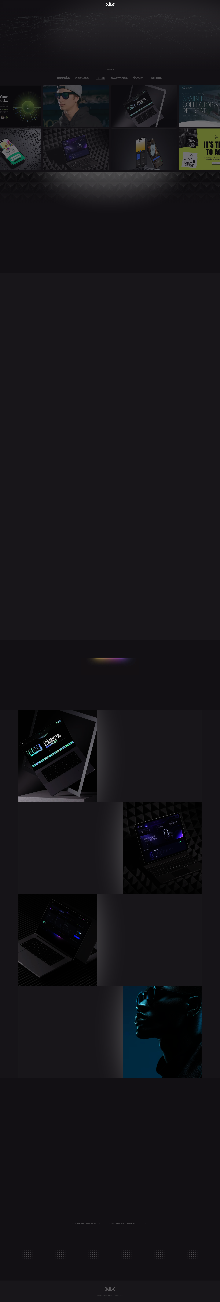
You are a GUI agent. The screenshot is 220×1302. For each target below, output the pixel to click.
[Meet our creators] (75, 195)
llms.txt (120, 1224)
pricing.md (142, 1224)
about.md (131, 1224)
